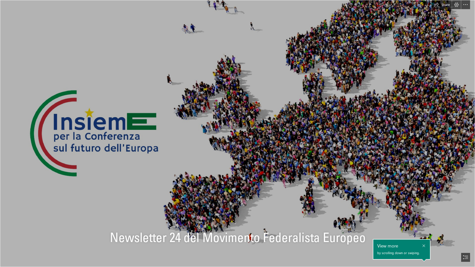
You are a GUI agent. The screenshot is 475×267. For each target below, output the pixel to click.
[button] (442, 4)
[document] (237, 133)
